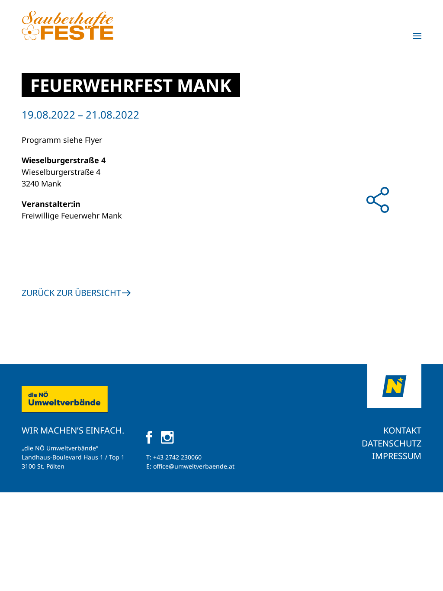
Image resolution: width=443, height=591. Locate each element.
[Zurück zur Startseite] (67, 25)
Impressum (396, 456)
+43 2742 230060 (177, 457)
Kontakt (402, 430)
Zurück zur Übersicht (71, 293)
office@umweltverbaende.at (193, 466)
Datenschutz (391, 443)
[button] (417, 36)
